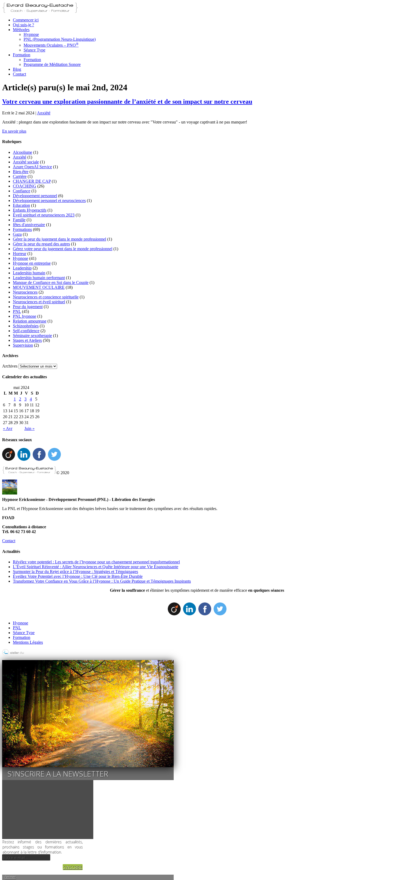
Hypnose (31, 34)
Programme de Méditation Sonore (52, 64)
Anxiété (43, 113)
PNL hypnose (24, 316)
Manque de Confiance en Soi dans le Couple (50, 282)
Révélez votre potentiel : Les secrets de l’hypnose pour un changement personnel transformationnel (96, 562)
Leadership (22, 268)
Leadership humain (29, 273)
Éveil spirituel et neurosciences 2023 (44, 215)
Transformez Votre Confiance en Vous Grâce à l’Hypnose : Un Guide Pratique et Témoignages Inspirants (102, 581)
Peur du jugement (28, 306)
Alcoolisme (22, 152)
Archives (9, 366)
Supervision (23, 345)
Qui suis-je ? (23, 25)
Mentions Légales (28, 642)
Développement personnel (35, 195)
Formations (22, 229)
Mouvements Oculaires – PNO (51, 45)
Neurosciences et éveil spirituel (39, 301)
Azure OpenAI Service (32, 166)
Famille (19, 220)
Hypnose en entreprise (32, 263)
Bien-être (20, 171)
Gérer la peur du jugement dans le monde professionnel (59, 239)
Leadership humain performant (39, 277)
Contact (19, 74)
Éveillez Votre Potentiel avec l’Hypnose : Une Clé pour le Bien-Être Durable (78, 576)
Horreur (19, 253)
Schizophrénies (26, 326)
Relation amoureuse (29, 321)
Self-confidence (26, 330)
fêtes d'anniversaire (29, 224)
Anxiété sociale (26, 162)
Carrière (20, 176)
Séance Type (34, 50)
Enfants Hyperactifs (29, 210)
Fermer (10, 877)
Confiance (21, 191)
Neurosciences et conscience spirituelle (46, 297)
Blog (17, 69)
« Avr (7, 428)
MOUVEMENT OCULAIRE (39, 287)
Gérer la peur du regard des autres (41, 244)
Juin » (29, 428)
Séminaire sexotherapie (32, 335)
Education (21, 205)
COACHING (24, 186)
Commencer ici (26, 20)
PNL (17, 311)
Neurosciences (25, 292)
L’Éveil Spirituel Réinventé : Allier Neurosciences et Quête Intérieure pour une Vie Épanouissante (95, 566)
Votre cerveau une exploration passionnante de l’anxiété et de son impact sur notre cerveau (127, 101)
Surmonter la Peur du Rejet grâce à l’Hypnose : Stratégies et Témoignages (75, 571)
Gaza (17, 234)
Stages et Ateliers (27, 340)
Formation (21, 55)
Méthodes (21, 29)
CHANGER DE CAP (32, 181)
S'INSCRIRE (72, 867)
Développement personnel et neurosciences (49, 200)
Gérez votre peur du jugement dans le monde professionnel (62, 248)
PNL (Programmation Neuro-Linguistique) (60, 39)
